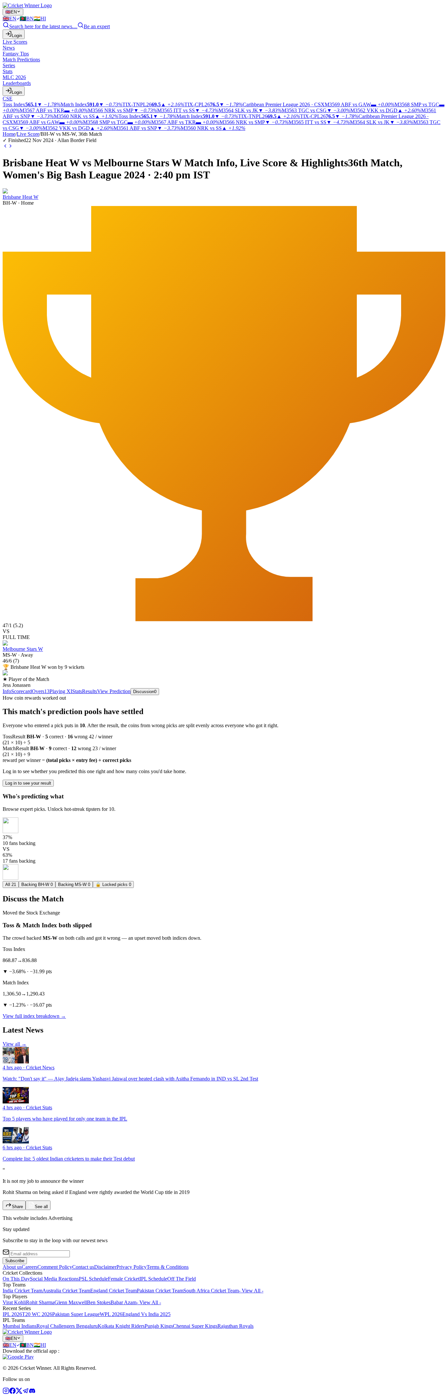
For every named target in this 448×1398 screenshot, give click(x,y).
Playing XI (61, 691)
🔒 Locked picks (113, 884)
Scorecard (21, 691)
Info (7, 691)
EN (11, 12)
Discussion (144, 691)
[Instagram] (6, 1392)
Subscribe (14, 1260)
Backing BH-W (37, 884)
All (10, 884)
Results (89, 691)
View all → (15, 1044)
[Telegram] (25, 1392)
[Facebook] (12, 1392)
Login (17, 35)
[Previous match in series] (5, 147)
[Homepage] (27, 5)
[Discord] (32, 1392)
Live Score (28, 134)
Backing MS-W (74, 884)
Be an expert (97, 26)
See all (41, 1206)
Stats (77, 691)
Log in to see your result (28, 783)
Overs (41, 691)
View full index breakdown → (34, 1016)
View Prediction (114, 691)
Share (17, 1206)
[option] (11, 18)
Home (9, 134)
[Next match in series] (10, 147)
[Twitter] (19, 1392)
